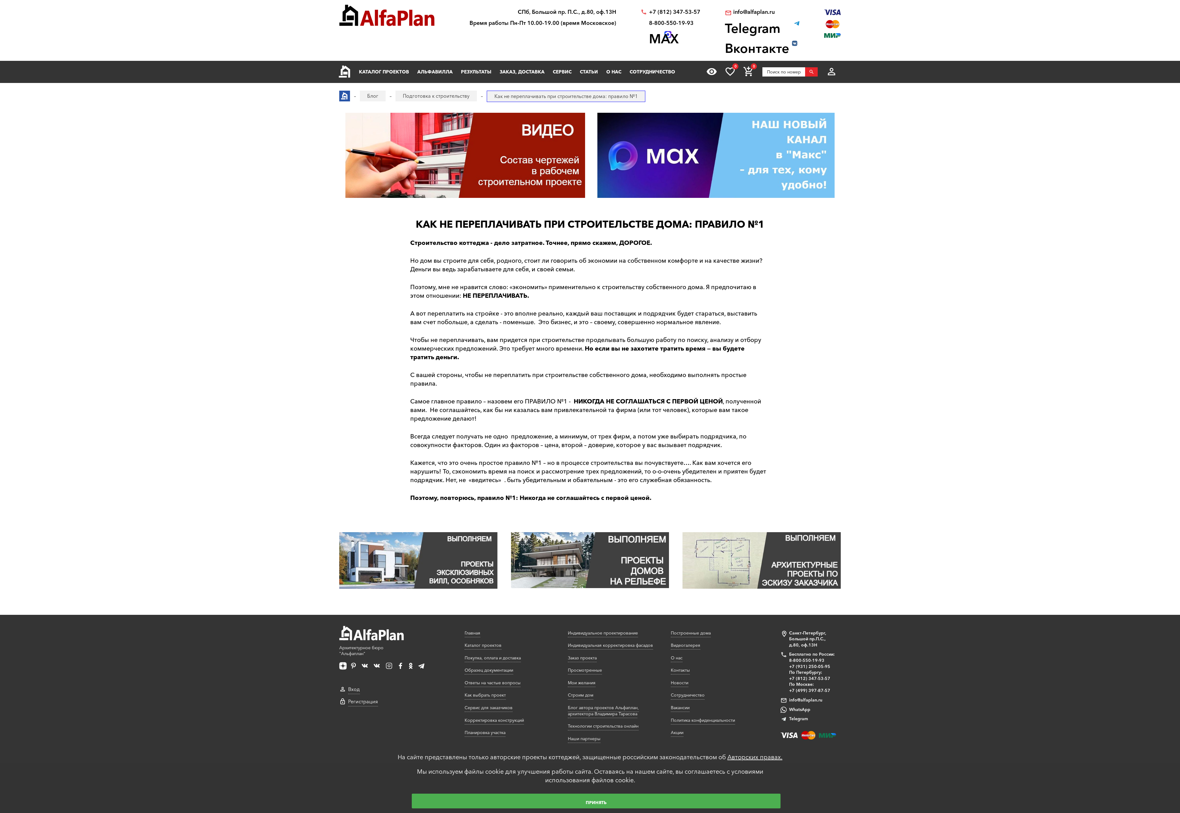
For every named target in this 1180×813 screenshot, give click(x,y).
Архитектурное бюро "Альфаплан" (361, 651)
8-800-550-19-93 (671, 23)
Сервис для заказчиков (489, 707)
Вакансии (680, 707)
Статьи (589, 72)
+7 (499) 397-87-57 (809, 690)
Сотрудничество (652, 72)
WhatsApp (799, 709)
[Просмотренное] (711, 71)
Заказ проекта (582, 658)
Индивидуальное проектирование (603, 633)
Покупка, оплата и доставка (493, 658)
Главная (472, 633)
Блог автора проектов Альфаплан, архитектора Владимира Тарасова (603, 711)
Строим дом (580, 695)
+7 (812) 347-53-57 (674, 12)
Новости (679, 682)
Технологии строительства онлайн (603, 726)
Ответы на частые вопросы (493, 682)
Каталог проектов (384, 72)
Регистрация (363, 701)
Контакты (680, 670)
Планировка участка (485, 732)
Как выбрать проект (485, 695)
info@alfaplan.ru (754, 12)
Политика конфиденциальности (703, 720)
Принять (596, 802)
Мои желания (582, 682)
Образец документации (489, 670)
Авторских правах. (754, 757)
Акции (677, 732)
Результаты (476, 72)
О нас (613, 72)
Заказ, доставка (522, 72)
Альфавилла (435, 72)
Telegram (798, 718)
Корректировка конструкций (494, 720)
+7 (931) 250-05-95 (809, 666)
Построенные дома (691, 633)
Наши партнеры (584, 738)
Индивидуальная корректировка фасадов (610, 645)
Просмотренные (585, 670)
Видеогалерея (685, 645)
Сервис (562, 72)
